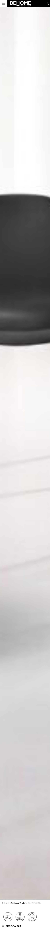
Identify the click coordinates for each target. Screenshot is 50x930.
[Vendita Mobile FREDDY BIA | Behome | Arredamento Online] (19, 7)
